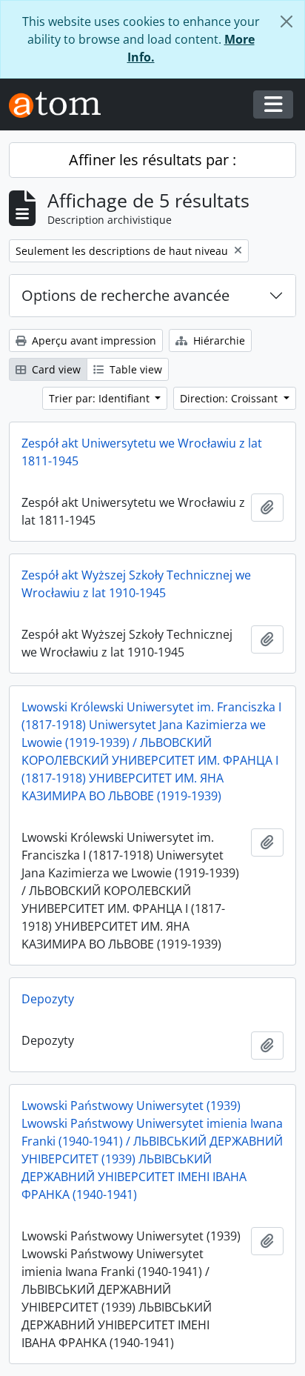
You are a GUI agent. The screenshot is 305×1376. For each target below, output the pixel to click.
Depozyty (47, 999)
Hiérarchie (217, 340)
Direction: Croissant (230, 398)
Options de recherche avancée (125, 295)
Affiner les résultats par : (152, 160)
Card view (55, 369)
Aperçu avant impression (92, 340)
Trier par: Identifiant (100, 398)
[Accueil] (61, 105)
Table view (134, 369)
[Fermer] (286, 21)
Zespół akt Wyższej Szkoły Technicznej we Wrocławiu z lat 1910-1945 (136, 584)
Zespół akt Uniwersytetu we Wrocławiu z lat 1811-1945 (141, 452)
